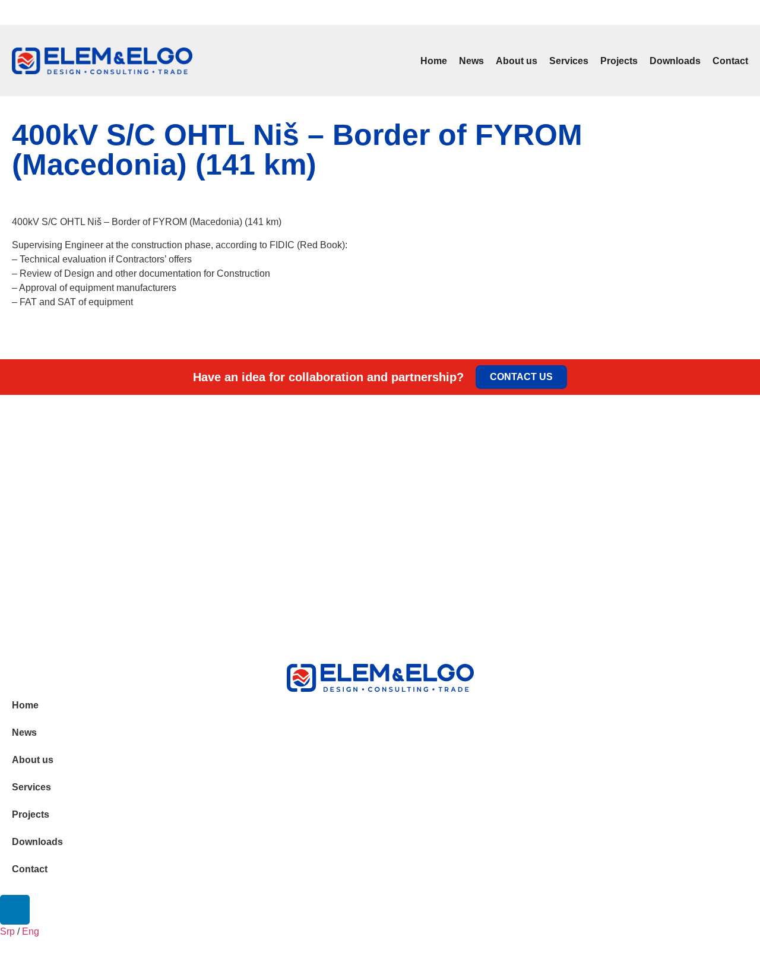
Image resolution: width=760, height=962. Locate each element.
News (471, 61)
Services (568, 61)
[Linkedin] (747, 12)
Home (433, 61)
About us (516, 61)
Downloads (675, 61)
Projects (619, 61)
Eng (29, 14)
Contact (730, 61)
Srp (11, 14)
